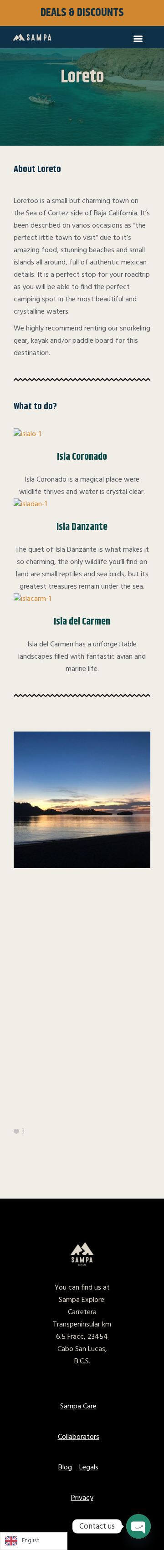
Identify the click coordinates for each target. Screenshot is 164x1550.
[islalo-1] (27, 434)
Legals (88, 1468)
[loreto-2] (82, 800)
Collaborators (78, 1437)
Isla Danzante (82, 527)
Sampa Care (78, 1407)
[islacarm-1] (32, 599)
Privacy (82, 1498)
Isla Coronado (82, 457)
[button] (138, 38)
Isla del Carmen (82, 622)
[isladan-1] (30, 504)
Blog (65, 1468)
